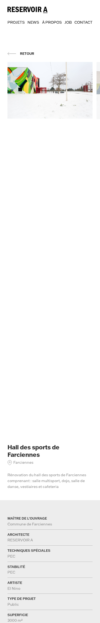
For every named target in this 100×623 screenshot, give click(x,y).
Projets (16, 22)
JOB (68, 22)
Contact (83, 22)
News (33, 22)
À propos (52, 22)
